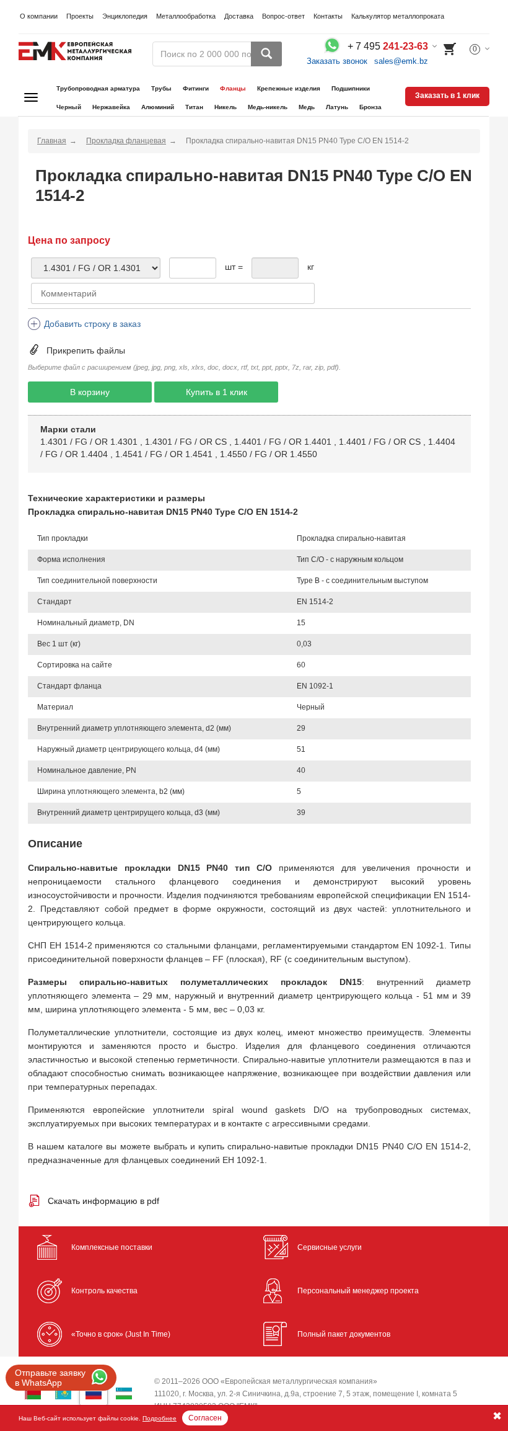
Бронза (370, 107)
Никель (225, 107)
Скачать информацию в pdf (103, 1201)
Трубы (161, 88)
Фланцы (233, 88)
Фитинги (196, 88)
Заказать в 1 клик (447, 95)
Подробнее (159, 1418)
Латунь (337, 107)
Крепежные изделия (288, 88)
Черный (68, 107)
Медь (307, 107)
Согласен (205, 1418)
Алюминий (157, 107)
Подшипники (350, 88)
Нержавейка (111, 107)
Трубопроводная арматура (98, 88)
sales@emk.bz (401, 61)
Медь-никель (267, 107)
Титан (194, 107)
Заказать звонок (337, 61)
